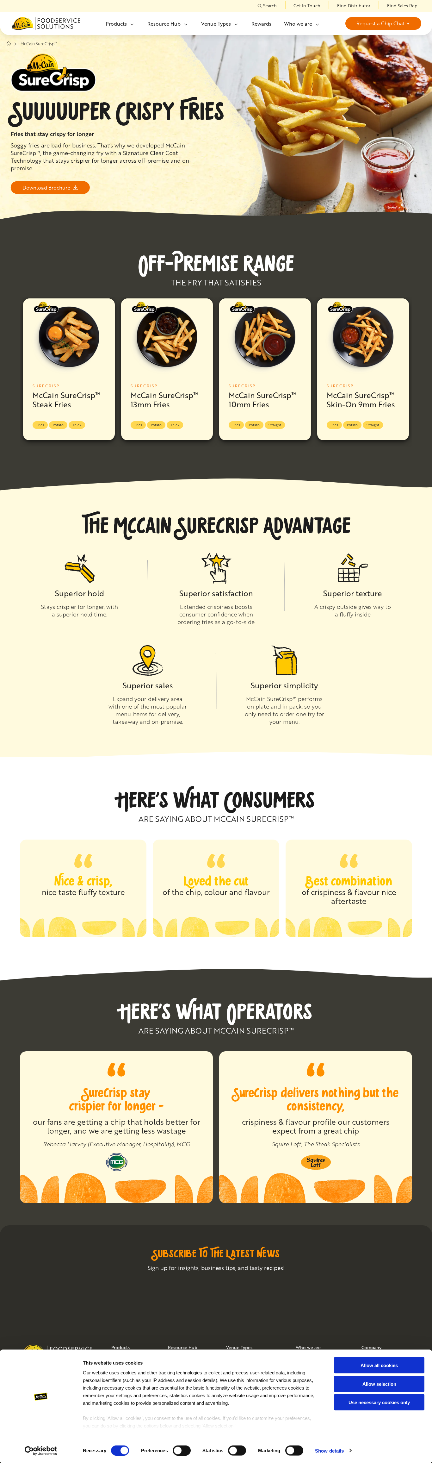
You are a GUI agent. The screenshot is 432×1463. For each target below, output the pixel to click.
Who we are (298, 23)
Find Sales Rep (402, 6)
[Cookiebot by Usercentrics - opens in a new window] (41, 1450)
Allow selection (379, 1383)
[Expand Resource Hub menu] (185, 24)
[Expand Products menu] (131, 24)
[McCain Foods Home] (45, 23)
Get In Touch (306, 6)
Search (270, 6)
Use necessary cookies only (379, 1402)
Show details (329, 1450)
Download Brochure (46, 187)
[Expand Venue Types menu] (235, 24)
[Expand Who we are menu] (317, 24)
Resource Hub (164, 23)
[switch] (182, 1450)
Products (116, 23)
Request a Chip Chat (380, 23)
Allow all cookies (379, 1365)
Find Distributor (353, 6)
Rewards (261, 23)
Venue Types (216, 23)
